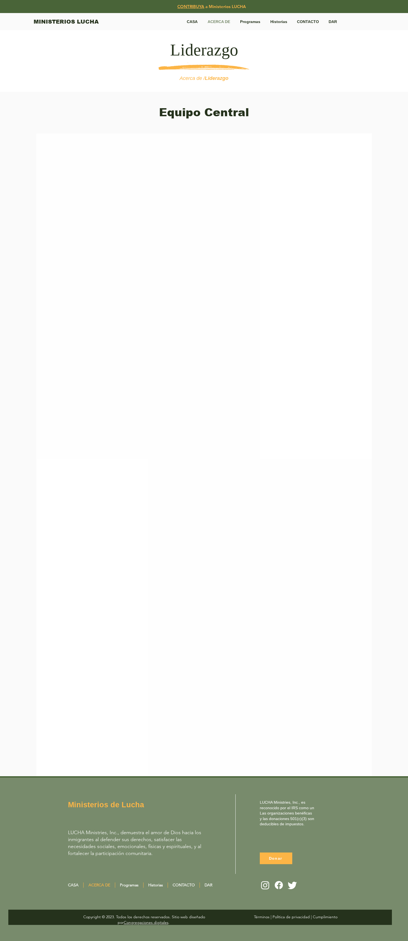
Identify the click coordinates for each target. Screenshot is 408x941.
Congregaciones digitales (146, 922)
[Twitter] (292, 885)
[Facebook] (278, 885)
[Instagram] (265, 885)
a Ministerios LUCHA (225, 6)
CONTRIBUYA (190, 6)
